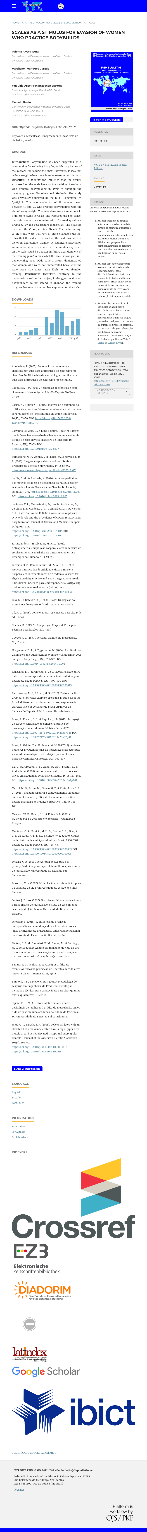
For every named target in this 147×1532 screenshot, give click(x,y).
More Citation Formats (105, 391)
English (16, 1092)
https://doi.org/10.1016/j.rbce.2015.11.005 (55, 491)
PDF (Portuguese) (108, 119)
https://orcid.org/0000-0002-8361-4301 (29, 115)
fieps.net (19, 1489)
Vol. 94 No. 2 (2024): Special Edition (59, 22)
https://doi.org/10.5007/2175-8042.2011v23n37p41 (41, 732)
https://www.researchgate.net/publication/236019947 (44, 470)
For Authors (18, 1131)
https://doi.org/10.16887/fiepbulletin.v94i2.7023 (47, 127)
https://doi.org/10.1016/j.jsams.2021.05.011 (37, 531)
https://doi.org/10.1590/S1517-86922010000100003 (42, 592)
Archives (28, 22)
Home (16, 22)
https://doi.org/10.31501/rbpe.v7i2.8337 (35, 448)
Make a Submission (27, 1068)
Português (18, 1103)
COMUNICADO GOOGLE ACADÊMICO (34, 1452)
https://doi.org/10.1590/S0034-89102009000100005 (42, 849)
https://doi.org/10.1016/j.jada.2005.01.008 (36, 1047)
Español (16, 1097)
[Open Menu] (14, 6)
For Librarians (20, 1137)
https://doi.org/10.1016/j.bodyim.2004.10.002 (38, 663)
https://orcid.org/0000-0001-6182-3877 (29, 94)
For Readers (18, 1126)
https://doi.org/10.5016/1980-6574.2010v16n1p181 (47, 780)
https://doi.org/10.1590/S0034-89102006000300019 (42, 685)
